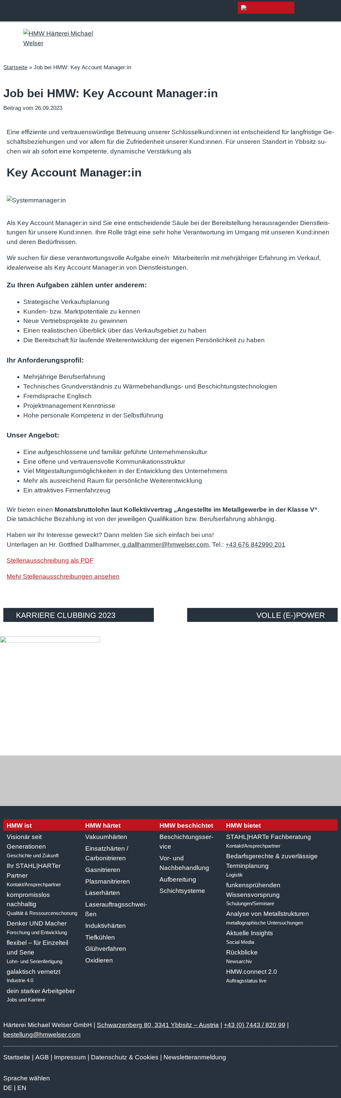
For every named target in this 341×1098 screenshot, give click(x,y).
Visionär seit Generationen (33, 845)
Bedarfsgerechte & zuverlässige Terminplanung (272, 865)
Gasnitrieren (102, 869)
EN (21, 1087)
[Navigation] (334, 10)
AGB (42, 1057)
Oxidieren (99, 960)
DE (7, 1087)
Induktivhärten (105, 925)
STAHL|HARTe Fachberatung (268, 841)
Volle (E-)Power (290, 615)
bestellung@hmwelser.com (42, 1034)
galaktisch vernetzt (33, 975)
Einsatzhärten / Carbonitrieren (106, 853)
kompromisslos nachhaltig (42, 903)
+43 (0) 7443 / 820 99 (254, 1024)
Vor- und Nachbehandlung (184, 863)
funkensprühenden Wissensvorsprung (253, 894)
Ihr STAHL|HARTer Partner (34, 874)
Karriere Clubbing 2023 (66, 615)
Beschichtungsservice (186, 841)
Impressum (70, 1057)
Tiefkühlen (100, 937)
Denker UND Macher (37, 927)
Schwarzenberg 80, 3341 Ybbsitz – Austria (158, 1024)
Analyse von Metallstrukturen (267, 918)
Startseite (15, 67)
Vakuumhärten (106, 836)
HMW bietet (243, 825)
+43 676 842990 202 (150, 733)
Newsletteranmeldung (195, 1057)
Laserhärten (102, 892)
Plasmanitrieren (107, 881)
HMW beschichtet (186, 825)
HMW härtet (103, 825)
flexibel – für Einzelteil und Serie (37, 951)
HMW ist (19, 825)
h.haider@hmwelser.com (220, 733)
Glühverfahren (105, 948)
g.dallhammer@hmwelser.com (165, 544)
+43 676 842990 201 (255, 544)
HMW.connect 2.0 (251, 975)
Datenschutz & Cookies (125, 1057)
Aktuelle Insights (249, 937)
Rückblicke (242, 956)
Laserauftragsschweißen (116, 909)
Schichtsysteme (182, 890)
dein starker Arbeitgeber (41, 995)
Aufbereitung (178, 879)
